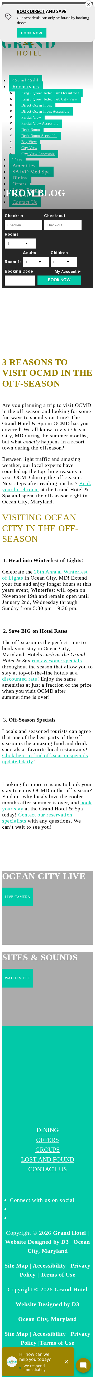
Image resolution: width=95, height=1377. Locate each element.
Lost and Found (47, 1159)
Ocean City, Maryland (47, 1319)
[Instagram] (12, 1218)
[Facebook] (12, 1209)
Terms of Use (58, 1274)
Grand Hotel (69, 1232)
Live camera (17, 897)
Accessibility (49, 1265)
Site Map (16, 1265)
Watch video (17, 978)
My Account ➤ (68, 271)
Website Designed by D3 (37, 1241)
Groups (47, 1149)
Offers (47, 1139)
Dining (47, 1130)
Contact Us (47, 1169)
